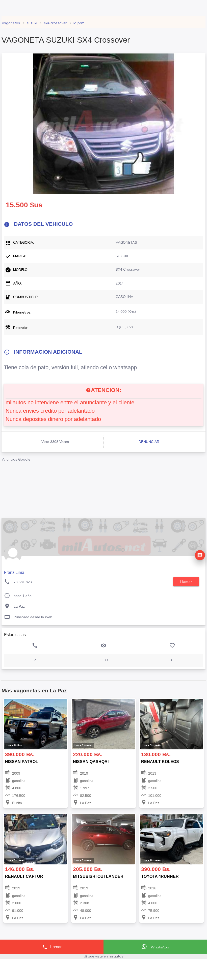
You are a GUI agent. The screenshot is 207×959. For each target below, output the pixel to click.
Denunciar (149, 442)
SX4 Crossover (55, 23)
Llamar (52, 947)
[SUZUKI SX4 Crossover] (103, 123)
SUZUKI (32, 23)
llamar (186, 582)
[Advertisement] (103, 487)
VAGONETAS (11, 23)
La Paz (78, 23)
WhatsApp (159, 947)
